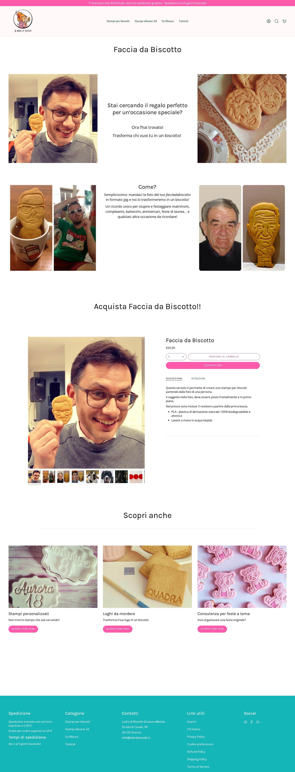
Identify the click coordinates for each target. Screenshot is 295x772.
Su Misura (71, 737)
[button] (118, 21)
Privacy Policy (196, 737)
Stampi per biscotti (77, 722)
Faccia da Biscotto (190, 340)
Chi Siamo (193, 729)
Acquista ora (213, 365)
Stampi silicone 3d (77, 729)
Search (191, 722)
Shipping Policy (197, 759)
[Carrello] (284, 21)
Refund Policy (196, 752)
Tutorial (70, 744)
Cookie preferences (200, 744)
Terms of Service (198, 767)
